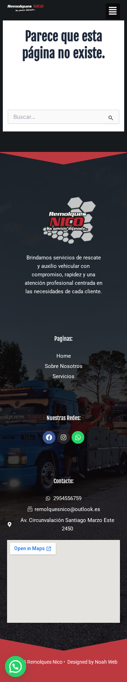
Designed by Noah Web (92, 662)
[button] (113, 11)
